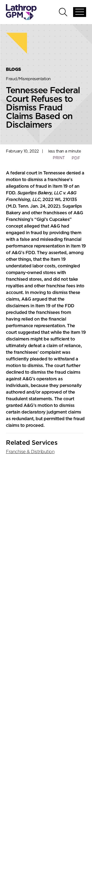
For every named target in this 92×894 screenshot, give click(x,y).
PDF (76, 158)
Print (59, 158)
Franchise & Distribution (30, 452)
